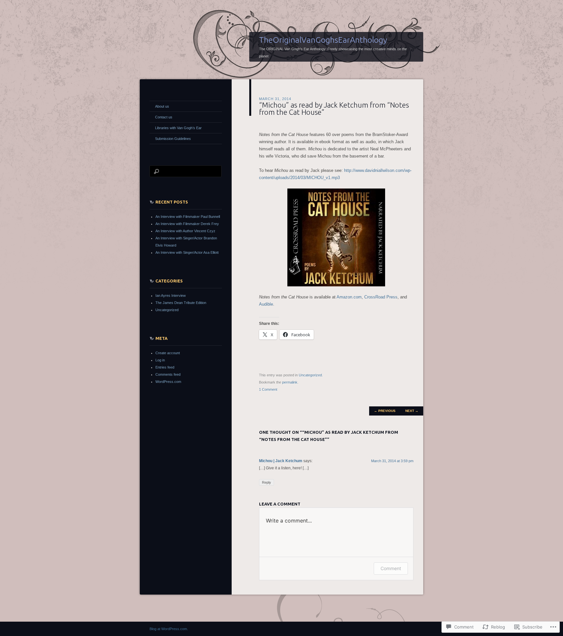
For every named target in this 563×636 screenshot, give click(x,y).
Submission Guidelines (173, 139)
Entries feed (164, 367)
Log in (160, 360)
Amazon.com (349, 297)
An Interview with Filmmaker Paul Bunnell (187, 217)
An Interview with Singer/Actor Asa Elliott (187, 252)
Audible (266, 304)
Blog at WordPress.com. (169, 629)
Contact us (163, 117)
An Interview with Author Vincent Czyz (185, 231)
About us (162, 106)
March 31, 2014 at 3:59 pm (392, 461)
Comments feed (167, 374)
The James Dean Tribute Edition (180, 303)
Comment (391, 568)
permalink (289, 382)
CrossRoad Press (380, 297)
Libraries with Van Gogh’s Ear (178, 128)
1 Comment (268, 389)
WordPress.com (168, 382)
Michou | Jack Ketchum (280, 461)
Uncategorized (310, 375)
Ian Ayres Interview (170, 295)
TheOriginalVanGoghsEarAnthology (323, 39)
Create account (167, 353)
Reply (266, 482)
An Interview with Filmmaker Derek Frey (187, 224)
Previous (385, 411)
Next (411, 411)
